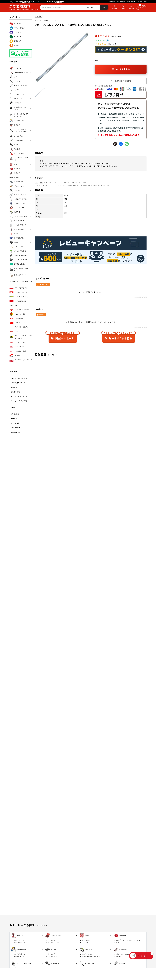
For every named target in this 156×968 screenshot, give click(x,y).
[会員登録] (114, 7)
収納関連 (17, 169)
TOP (36, 183)
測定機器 (17, 125)
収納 (15, 164)
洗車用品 (17, 212)
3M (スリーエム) (20, 323)
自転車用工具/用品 (20, 199)
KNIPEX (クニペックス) (22, 310)
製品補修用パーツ (20, 275)
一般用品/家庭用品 (20, 255)
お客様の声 (17, 41)
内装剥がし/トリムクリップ (21, 108)
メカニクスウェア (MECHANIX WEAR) (23, 337)
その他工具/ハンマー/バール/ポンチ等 (21, 130)
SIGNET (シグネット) (21, 297)
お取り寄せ (38, 16)
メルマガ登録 (121, 2)
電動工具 (17, 149)
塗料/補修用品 (19, 229)
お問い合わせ (131, 2)
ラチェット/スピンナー (21, 72)
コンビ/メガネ (55, 185)
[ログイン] (123, 7)
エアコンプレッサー (20, 136)
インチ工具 (17, 103)
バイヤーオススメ (19, 28)
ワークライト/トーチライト (21, 159)
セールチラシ (18, 37)
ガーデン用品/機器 (20, 251)
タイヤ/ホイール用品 (20, 216)
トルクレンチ (18, 98)
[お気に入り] (131, 7)
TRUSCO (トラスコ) (21, 327)
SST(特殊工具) (19, 121)
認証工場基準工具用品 (21, 269)
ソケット (16, 77)
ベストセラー (18, 32)
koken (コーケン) (20, 314)
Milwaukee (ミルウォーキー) (23, 361)
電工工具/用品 (19, 153)
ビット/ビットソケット (20, 85)
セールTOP (17, 24)
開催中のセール (62, 336)
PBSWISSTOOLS (20, 301)
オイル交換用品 (19, 221)
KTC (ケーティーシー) (22, 292)
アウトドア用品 (18, 247)
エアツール (17, 145)
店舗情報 (112, 2)
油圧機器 (17, 173)
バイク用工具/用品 (20, 195)
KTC (41, 183)
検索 (104, 7)
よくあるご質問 (142, 2)
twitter (115, 144)
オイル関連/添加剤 (20, 225)
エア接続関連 (18, 140)
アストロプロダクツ (21, 288)
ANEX (17, 305)
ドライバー (17, 90)
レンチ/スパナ (18, 81)
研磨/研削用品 (19, 182)
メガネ (63, 185)
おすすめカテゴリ (19, 264)
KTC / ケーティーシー (41, 29)
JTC (16, 331)
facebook (121, 144)
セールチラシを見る (118, 336)
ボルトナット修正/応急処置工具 (21, 115)
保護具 (16, 242)
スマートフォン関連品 (21, 260)
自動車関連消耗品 (20, 203)
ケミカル (16, 234)
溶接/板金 (17, 190)
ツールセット (18, 68)
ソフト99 (17, 355)
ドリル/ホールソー (19, 186)
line (127, 144)
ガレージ (17, 177)
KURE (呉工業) (19, 347)
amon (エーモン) (20, 351)
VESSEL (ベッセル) (21, 342)
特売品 (16, 45)
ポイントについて (107, 41)
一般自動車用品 (19, 208)
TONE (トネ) (19, 318)
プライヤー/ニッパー (20, 94)
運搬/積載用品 (19, 238)
